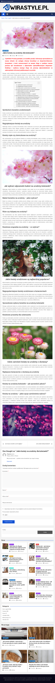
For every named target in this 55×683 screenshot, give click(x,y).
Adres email (6, 496)
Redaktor (46, 551)
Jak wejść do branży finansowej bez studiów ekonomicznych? (16, 559)
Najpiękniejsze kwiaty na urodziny (25, 86)
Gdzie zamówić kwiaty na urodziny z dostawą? (26, 101)
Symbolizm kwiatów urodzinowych (25, 84)
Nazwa (5, 490)
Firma (37, 544)
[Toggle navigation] (7, 14)
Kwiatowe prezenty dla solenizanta (25, 100)
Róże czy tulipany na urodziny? (24, 92)
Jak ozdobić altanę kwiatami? (43, 443)
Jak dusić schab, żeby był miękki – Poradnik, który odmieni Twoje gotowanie (13, 666)
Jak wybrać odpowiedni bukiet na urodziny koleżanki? (28, 89)
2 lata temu (6, 55)
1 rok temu (39, 551)
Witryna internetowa (7, 502)
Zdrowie (11, 568)
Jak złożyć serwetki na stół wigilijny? (13, 443)
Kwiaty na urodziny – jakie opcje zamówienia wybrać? (28, 106)
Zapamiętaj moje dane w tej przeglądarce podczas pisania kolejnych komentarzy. (23, 509)
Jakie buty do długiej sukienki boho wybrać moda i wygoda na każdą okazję (17, 547)
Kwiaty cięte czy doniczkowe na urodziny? (27, 88)
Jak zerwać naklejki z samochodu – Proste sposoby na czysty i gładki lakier (17, 584)
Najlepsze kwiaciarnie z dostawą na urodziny (27, 103)
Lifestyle (12, 544)
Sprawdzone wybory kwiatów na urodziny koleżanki (28, 98)
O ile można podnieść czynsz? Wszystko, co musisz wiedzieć (15, 596)
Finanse (11, 556)
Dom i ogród (5, 50)
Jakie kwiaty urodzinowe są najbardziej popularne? (27, 95)
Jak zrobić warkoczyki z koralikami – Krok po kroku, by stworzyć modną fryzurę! (40, 643)
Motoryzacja (5, 617)
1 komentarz (20, 55)
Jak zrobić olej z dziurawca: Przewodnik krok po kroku (44, 595)
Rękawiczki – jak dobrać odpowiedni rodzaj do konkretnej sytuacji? (43, 547)
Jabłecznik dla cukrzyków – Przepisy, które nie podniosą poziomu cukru (44, 571)
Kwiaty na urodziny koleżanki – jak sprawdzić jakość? (28, 104)
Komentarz (6, 471)
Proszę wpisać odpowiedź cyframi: (11, 512)
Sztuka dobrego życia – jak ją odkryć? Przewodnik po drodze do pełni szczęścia (44, 583)
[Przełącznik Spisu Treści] (38, 83)
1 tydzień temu (14, 551)
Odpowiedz (9, 461)
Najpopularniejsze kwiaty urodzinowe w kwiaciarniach (28, 97)
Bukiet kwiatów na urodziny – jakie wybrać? (26, 91)
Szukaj (4, 529)
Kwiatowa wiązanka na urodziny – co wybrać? (27, 94)
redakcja (13, 55)
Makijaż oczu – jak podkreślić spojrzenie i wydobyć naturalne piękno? (44, 559)
